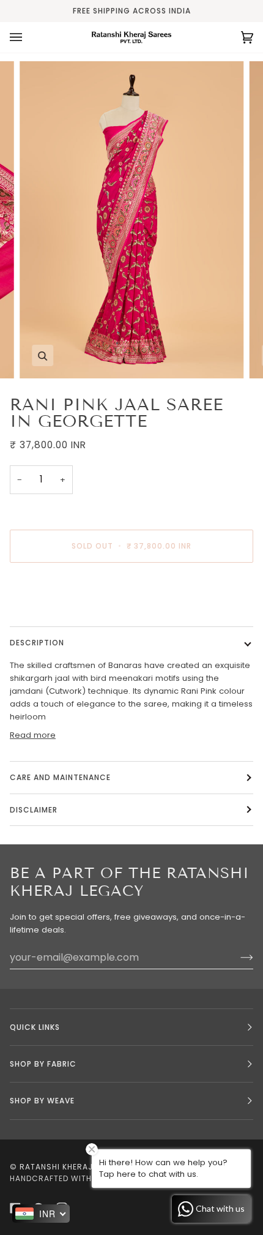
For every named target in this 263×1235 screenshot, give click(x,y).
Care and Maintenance (60, 777)
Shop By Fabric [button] (43, 1064)
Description (37, 642)
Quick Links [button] (35, 1027)
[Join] (237, 957)
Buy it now (131, 597)
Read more (33, 735)
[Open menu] (28, 37)
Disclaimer (35, 810)
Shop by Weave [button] (42, 1100)
